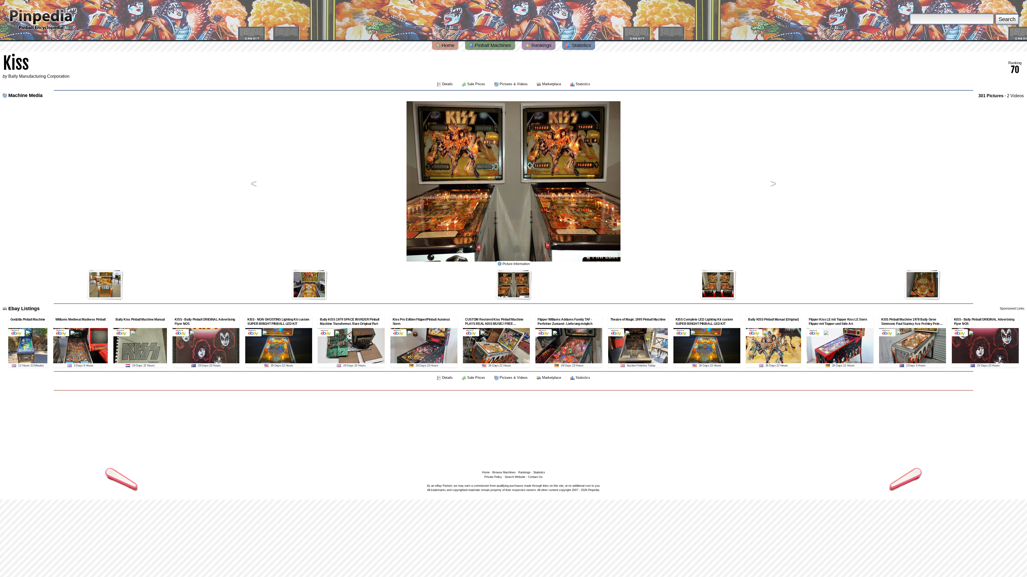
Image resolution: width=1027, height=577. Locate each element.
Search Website (515, 476)
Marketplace (551, 84)
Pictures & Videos (514, 84)
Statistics (580, 45)
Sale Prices (476, 84)
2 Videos (1015, 95)
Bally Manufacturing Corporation (39, 76)
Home (447, 45)
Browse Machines (504, 472)
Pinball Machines (492, 45)
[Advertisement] (513, 429)
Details (447, 84)
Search (1007, 19)
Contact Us (535, 476)
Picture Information (516, 264)
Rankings (540, 45)
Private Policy (493, 476)
